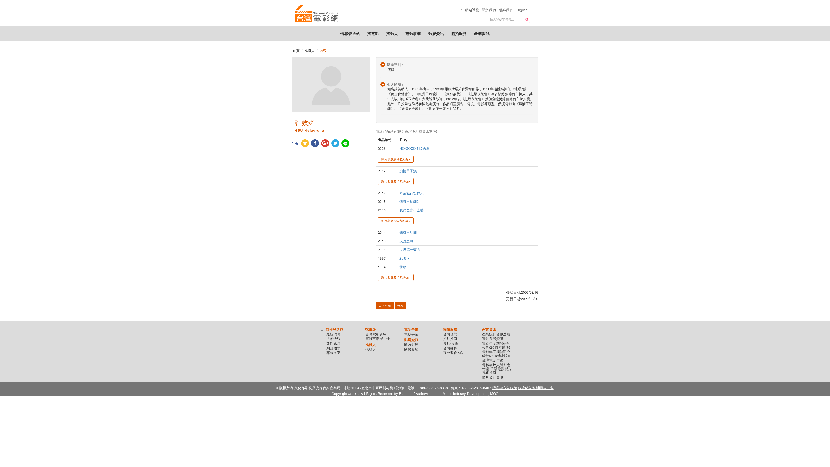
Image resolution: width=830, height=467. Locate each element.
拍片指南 (450, 339)
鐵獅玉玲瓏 (408, 232)
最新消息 (333, 334)
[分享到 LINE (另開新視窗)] (345, 143)
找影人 (392, 33)
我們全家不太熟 (411, 210)
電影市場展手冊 (377, 339)
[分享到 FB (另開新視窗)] (315, 143)
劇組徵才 (333, 348)
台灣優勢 (450, 334)
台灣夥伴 (450, 348)
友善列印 (385, 306)
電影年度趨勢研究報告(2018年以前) (496, 353)
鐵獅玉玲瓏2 (409, 201)
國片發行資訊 (492, 377)
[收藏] (305, 143)
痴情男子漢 (408, 170)
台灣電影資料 (375, 334)
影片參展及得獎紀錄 (395, 159)
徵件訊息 (333, 343)
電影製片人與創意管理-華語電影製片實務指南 (497, 368)
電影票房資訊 (492, 339)
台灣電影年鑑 (492, 360)
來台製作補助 (453, 353)
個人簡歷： (395, 84)
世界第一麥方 (409, 249)
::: (461, 9)
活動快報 (333, 339)
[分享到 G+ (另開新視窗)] (325, 143)
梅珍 (402, 266)
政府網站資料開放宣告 (536, 387)
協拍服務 (459, 33)
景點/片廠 (450, 343)
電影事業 (413, 33)
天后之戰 (406, 240)
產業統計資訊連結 (496, 334)
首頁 (296, 50)
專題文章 (333, 353)
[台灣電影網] (317, 14)
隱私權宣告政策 (504, 387)
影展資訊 (436, 33)
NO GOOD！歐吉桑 (414, 148)
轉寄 (400, 306)
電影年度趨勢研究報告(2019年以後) (496, 345)
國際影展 (411, 349)
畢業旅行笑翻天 (411, 192)
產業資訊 (482, 33)
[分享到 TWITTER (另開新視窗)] (335, 143)
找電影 (373, 33)
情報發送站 (350, 33)
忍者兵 (404, 258)
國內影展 (411, 345)
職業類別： (395, 64)
